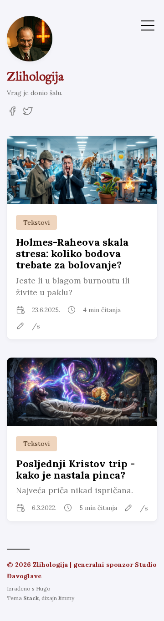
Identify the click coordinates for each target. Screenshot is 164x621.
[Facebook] (12, 113)
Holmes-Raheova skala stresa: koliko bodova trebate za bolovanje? (72, 254)
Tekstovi (36, 222)
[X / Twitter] (27, 113)
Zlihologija (35, 77)
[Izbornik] (147, 24)
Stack (31, 598)
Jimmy (66, 598)
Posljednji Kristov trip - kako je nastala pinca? (75, 469)
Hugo (43, 588)
